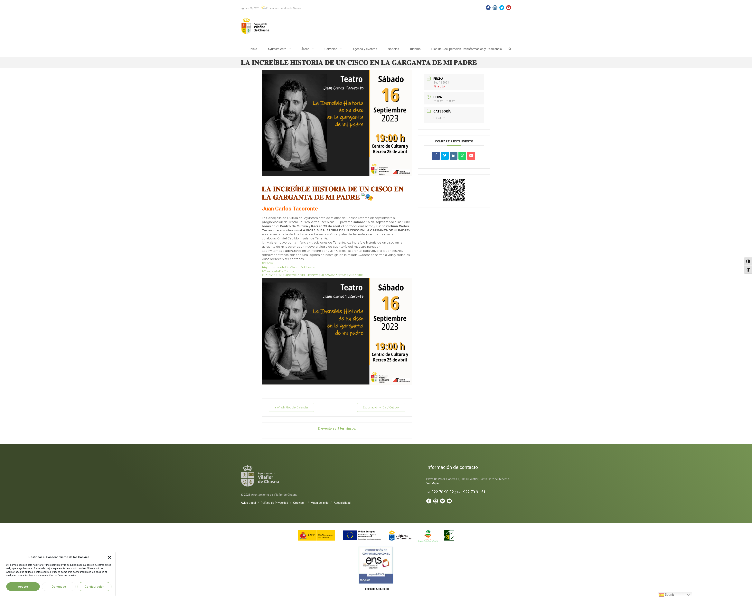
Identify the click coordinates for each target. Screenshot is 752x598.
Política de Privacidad (274, 502)
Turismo (415, 49)
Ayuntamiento (277, 49)
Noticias (393, 49)
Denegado (59, 586)
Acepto (23, 586)
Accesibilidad (342, 502)
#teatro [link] (267, 263)
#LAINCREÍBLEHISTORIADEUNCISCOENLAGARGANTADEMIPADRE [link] (312, 275)
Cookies (298, 502)
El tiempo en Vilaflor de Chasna (283, 8)
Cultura (440, 118)
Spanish (670, 594)
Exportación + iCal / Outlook (381, 407)
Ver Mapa (432, 483)
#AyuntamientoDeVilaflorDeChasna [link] (288, 267)
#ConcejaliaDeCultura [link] (278, 271)
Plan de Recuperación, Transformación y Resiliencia (466, 49)
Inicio (253, 49)
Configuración (94, 586)
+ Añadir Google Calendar (291, 407)
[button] (109, 557)
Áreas (305, 49)
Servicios (330, 49)
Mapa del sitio (320, 502)
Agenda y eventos (364, 49)
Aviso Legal (248, 502)
